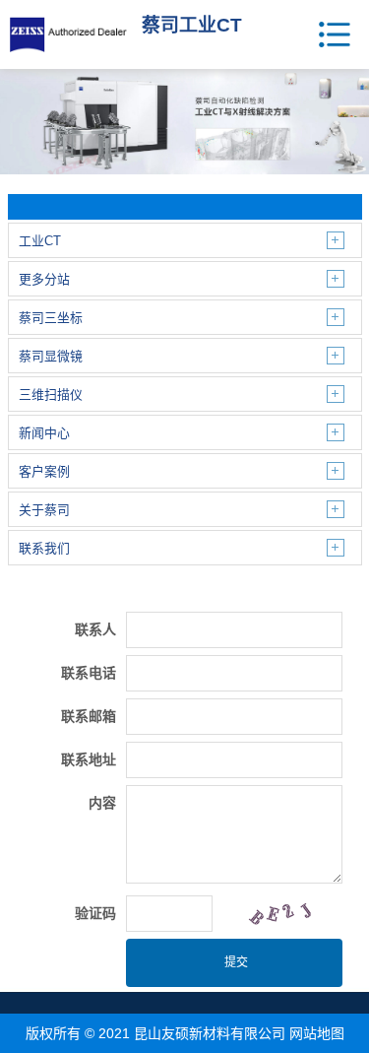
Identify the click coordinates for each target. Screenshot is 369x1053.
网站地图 (316, 1033)
